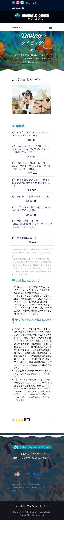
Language (17, 8)
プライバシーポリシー (37, 506)
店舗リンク (31, 3)
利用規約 (20, 506)
